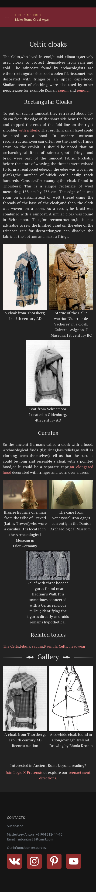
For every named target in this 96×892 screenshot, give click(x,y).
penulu (83, 90)
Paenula (51, 646)
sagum (63, 90)
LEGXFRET (28, 14)
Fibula (25, 646)
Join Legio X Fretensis (24, 772)
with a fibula (28, 130)
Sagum (37, 646)
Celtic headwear (72, 646)
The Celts (11, 646)
